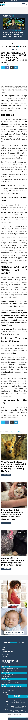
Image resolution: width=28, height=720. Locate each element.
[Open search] (27, 4)
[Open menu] (23, 4)
